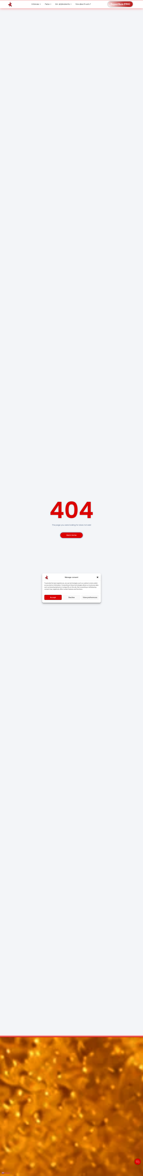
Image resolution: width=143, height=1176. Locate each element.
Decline (71, 597)
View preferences (90, 597)
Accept (53, 597)
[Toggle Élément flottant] (138, 1162)
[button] (97, 577)
